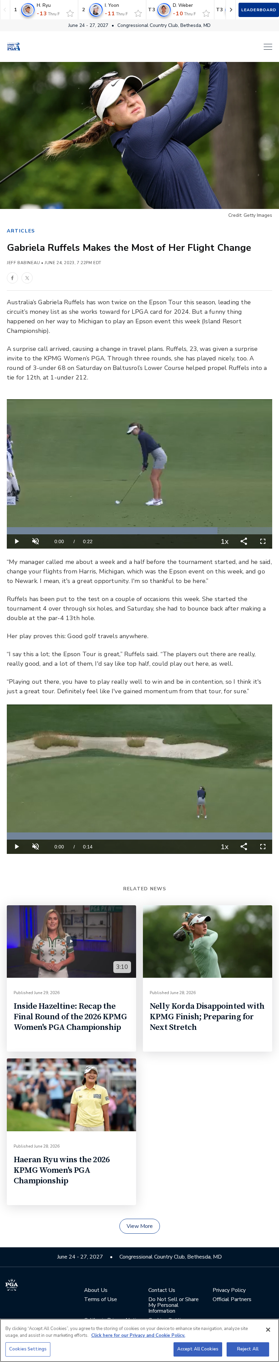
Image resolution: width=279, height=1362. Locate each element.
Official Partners (232, 1299)
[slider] (139, 530)
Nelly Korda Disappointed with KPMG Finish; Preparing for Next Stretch (207, 1017)
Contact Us (161, 1290)
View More (140, 1226)
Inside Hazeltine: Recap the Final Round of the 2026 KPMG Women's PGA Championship (70, 1017)
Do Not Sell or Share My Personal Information (173, 1305)
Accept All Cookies (197, 1349)
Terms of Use (100, 1299)
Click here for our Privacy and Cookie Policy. (138, 1335)
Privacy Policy (229, 1290)
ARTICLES (21, 231)
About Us (96, 1290)
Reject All (248, 1349)
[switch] (70, 13)
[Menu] (149, 47)
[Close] (268, 1329)
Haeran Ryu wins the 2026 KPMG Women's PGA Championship (62, 1170)
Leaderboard (258, 10)
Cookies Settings (28, 1349)
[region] (139, 1340)
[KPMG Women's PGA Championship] (13, 46)
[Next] (231, 9)
